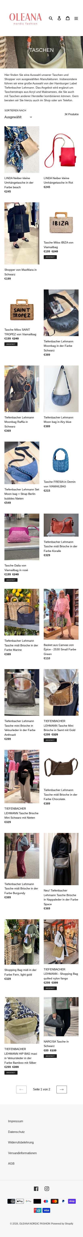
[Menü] (76, 18)
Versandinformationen (22, 1153)
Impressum (15, 1121)
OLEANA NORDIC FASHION (34, 1223)
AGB (11, 1163)
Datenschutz (16, 1132)
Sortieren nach (15, 110)
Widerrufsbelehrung (21, 1142)
